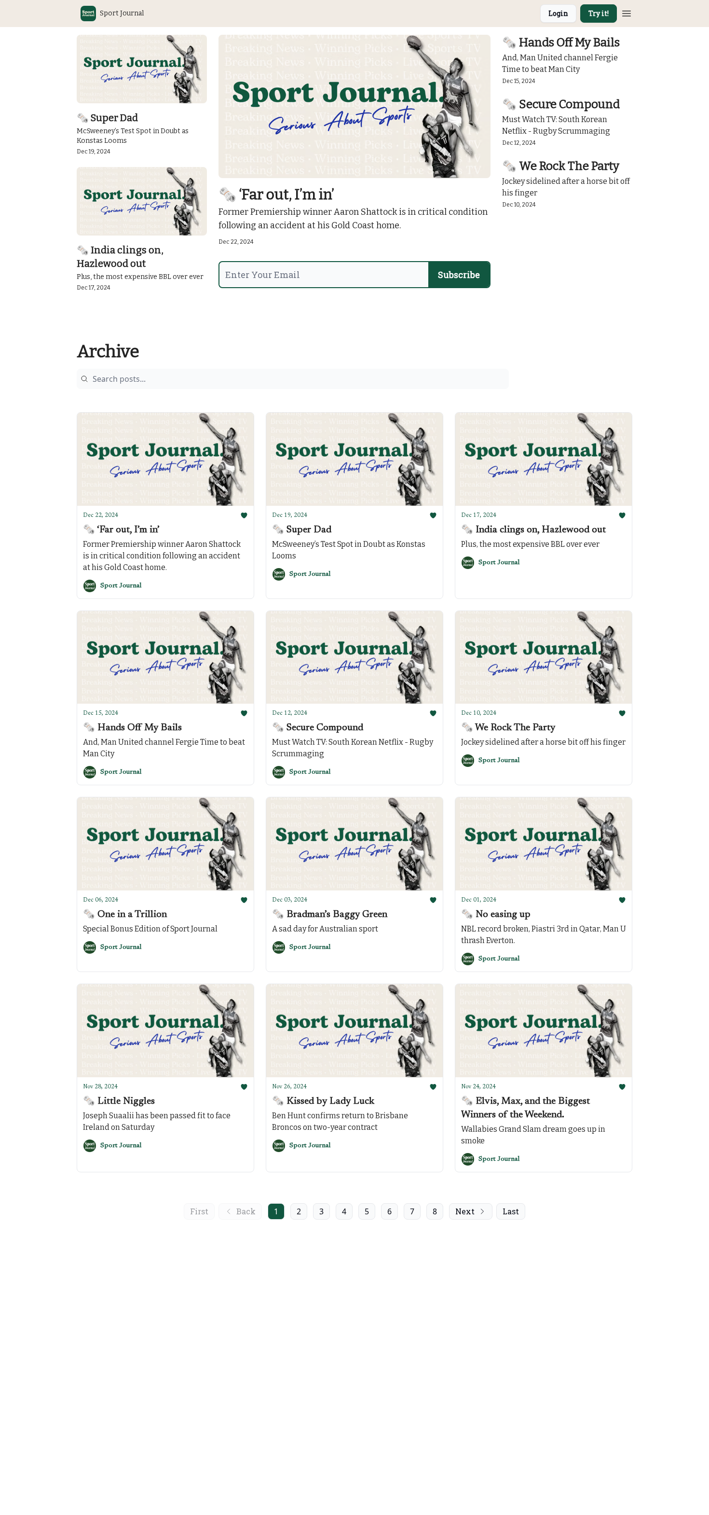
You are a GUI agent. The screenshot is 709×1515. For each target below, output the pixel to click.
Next (465, 1211)
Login (558, 13)
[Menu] (626, 12)
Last (511, 1211)
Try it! (598, 13)
